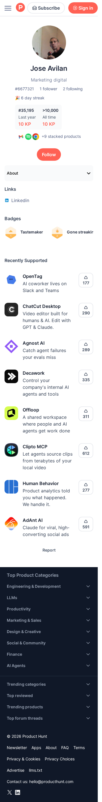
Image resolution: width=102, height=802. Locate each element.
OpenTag (32, 276)
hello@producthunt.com (51, 781)
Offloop (31, 410)
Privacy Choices (60, 758)
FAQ (65, 747)
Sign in (85, 8)
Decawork (33, 373)
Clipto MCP (35, 446)
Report (49, 550)
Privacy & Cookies (23, 758)
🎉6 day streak (29, 97)
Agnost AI (33, 343)
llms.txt (35, 770)
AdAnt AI (32, 520)
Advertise (15, 770)
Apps (36, 747)
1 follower (48, 88)
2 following (73, 88)
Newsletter (17, 747)
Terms (79, 747)
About (12, 173)
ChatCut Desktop (42, 306)
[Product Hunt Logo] (20, 8)
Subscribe (49, 8)
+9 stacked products (61, 136)
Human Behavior (41, 483)
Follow (49, 154)
